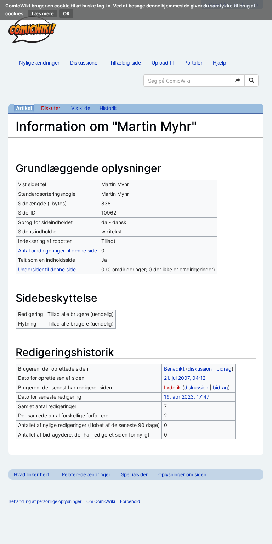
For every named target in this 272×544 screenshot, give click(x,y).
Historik (108, 108)
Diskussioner (84, 63)
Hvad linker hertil (32, 474)
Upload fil (163, 63)
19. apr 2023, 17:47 (186, 397)
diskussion (200, 369)
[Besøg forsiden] (32, 29)
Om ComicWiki (100, 501)
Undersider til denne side (47, 269)
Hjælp (219, 63)
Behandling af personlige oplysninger (44, 501)
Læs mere (43, 13)
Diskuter (50, 108)
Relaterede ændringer (86, 474)
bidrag (224, 369)
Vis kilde (80, 108)
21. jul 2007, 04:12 (184, 378)
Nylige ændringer (39, 63)
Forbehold (130, 501)
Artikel (24, 108)
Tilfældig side (125, 63)
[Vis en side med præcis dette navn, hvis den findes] (238, 80)
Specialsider (134, 474)
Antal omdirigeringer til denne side (57, 251)
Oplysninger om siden (182, 474)
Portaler (193, 63)
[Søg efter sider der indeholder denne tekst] (251, 80)
